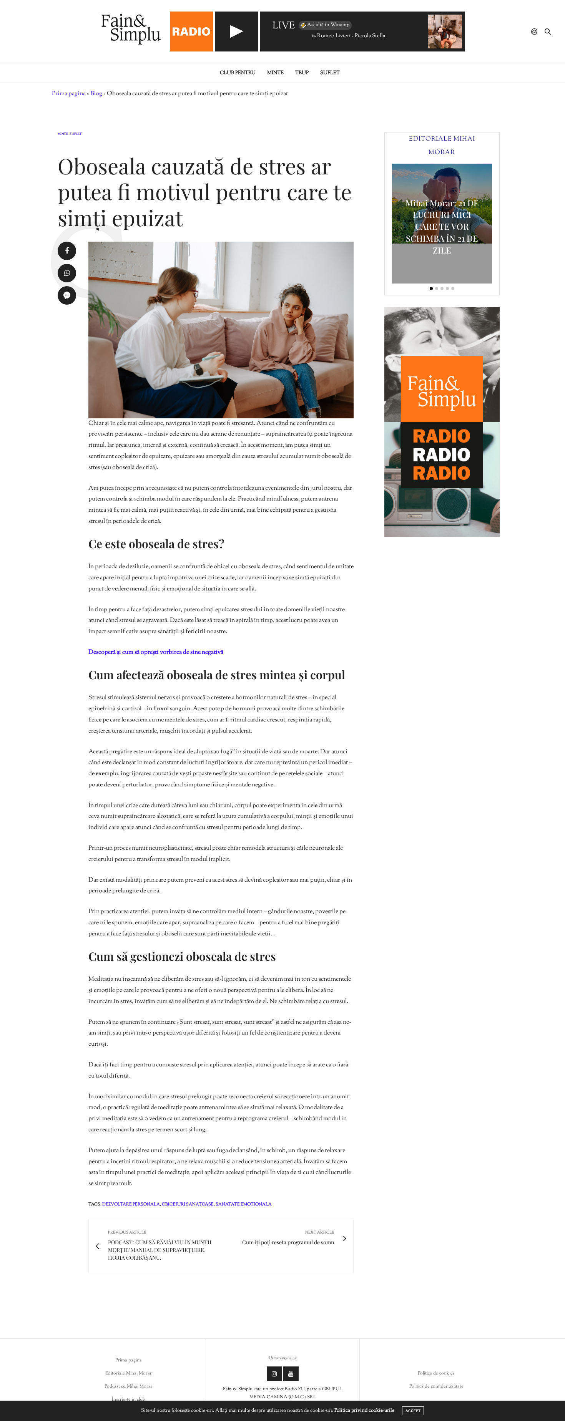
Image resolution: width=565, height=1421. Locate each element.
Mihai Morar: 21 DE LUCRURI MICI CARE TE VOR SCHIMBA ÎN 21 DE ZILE (442, 226)
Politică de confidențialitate (436, 1386)
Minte (275, 73)
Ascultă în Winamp (328, 25)
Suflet (330, 73)
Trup (302, 73)
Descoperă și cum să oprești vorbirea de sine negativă (155, 652)
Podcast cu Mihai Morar (129, 1386)
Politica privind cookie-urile (364, 1410)
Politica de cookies (436, 1373)
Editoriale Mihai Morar (128, 1373)
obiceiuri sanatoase (188, 1204)
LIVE (284, 26)
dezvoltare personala (131, 1204)
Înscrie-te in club (128, 1399)
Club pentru (238, 73)
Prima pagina (128, 1360)
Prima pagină (69, 94)
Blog (96, 94)
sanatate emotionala (244, 1204)
